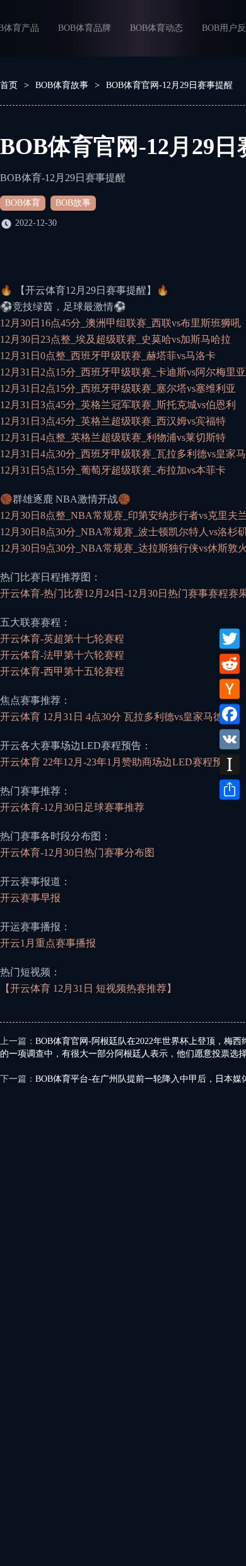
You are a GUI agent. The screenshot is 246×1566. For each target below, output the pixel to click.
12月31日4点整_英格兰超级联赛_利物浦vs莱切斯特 (113, 437)
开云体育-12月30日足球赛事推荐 (72, 807)
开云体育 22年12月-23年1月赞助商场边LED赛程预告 (116, 762)
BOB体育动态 (156, 28)
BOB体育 (22, 203)
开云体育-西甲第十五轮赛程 (62, 671)
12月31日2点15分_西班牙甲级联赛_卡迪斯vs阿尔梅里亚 (123, 372)
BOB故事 (73, 203)
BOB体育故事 (61, 85)
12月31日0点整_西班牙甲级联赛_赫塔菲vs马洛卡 (108, 355)
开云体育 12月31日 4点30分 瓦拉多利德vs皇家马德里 (116, 716)
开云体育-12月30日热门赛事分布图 (77, 852)
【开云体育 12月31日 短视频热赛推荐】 (88, 988)
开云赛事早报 (30, 897)
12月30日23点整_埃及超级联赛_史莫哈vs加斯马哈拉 (115, 339)
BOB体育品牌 (84, 28)
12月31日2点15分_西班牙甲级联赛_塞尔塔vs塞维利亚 (118, 388)
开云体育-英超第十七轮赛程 (62, 638)
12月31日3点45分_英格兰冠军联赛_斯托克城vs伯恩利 (118, 404)
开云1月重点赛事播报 (48, 943)
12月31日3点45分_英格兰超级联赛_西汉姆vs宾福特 (113, 421)
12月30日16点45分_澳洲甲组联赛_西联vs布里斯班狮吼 (120, 323)
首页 (9, 85)
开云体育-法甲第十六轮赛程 (62, 655)
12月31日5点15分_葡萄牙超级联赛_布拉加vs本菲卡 (113, 470)
